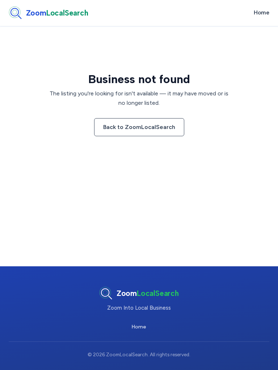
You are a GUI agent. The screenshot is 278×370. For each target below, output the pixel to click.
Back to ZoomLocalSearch (139, 127)
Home (261, 12)
